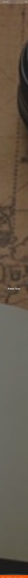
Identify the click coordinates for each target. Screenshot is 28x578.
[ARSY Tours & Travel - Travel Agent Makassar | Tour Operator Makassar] (7, 1)
